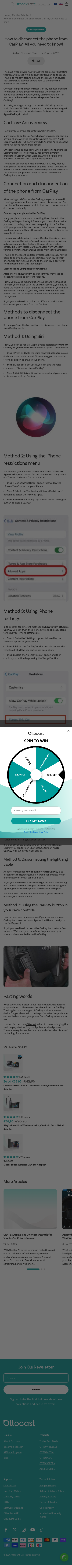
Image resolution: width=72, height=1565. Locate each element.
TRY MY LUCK (36, 821)
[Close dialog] (68, 731)
